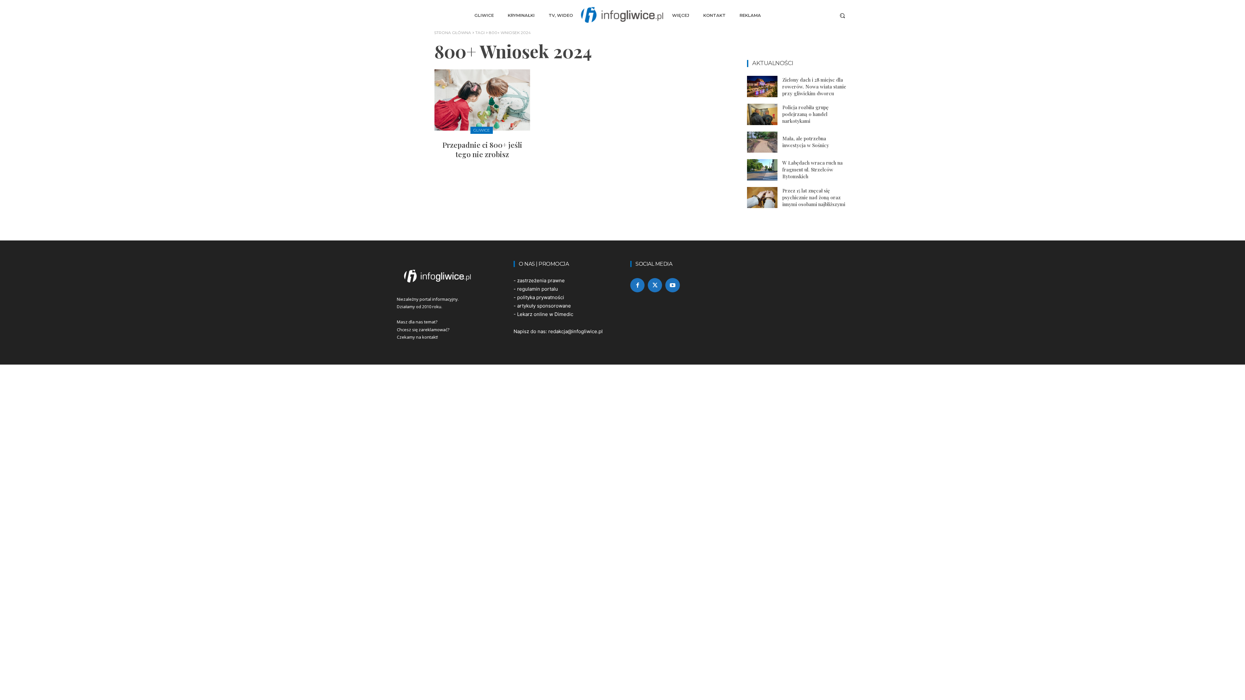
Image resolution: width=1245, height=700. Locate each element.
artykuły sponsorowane (544, 306)
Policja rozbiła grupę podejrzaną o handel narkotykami (805, 114)
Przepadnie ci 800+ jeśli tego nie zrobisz (482, 149)
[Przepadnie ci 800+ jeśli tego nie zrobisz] (482, 100)
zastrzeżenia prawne (541, 280)
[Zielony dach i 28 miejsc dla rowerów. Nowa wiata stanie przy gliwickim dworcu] (762, 86)
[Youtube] (672, 285)
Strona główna (452, 32)
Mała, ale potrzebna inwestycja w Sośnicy (805, 141)
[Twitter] (655, 285)
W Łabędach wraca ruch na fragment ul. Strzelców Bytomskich (812, 169)
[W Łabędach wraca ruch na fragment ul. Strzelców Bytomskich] (762, 170)
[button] (842, 15)
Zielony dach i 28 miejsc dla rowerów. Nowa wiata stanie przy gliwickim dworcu (814, 86)
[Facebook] (637, 285)
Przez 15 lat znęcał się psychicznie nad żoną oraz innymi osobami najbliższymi (813, 197)
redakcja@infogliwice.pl (575, 331)
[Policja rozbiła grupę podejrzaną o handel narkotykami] (762, 114)
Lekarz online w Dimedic (545, 314)
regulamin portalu (537, 289)
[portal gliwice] (447, 276)
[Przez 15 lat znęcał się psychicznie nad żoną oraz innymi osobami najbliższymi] (762, 197)
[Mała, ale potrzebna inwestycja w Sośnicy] (762, 142)
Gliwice (481, 130)
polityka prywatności (540, 297)
